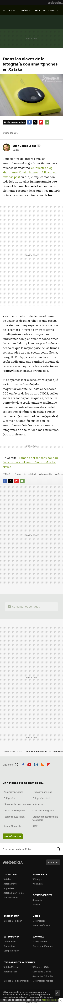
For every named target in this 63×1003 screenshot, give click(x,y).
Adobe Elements (12, 826)
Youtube (29, 764)
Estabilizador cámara (37, 751)
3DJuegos (37, 879)
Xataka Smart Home (14, 892)
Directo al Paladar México (17, 980)
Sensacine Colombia (42, 976)
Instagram (35, 764)
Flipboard (41, 122)
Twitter (35, 122)
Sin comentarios (16, 122)
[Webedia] (55, 3)
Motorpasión (38, 920)
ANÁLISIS (26, 10)
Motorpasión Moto (41, 925)
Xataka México (11, 967)
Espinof (36, 904)
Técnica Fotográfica (14, 816)
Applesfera (9, 888)
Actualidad (30, 474)
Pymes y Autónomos (42, 946)
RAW (34, 826)
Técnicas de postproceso (17, 804)
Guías (18, 474)
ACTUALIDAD (9, 10)
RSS (42, 764)
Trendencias (10, 941)
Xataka (7, 879)
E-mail (47, 122)
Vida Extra (37, 883)
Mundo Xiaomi (11, 897)
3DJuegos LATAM (40, 967)
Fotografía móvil (41, 798)
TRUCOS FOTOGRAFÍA (46, 10)
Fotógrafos (9, 798)
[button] (26, 146)
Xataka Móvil (10, 883)
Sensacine (37, 899)
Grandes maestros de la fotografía (45, 818)
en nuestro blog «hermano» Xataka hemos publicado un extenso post (30, 172)
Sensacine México (41, 971)
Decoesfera (9, 946)
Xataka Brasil (10, 971)
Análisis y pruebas (13, 791)
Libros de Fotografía (14, 810)
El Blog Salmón (39, 941)
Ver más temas (12, 836)
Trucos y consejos (42, 791)
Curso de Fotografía (43, 810)
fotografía (46, 474)
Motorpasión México (42, 980)
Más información (50, 999)
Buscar (59, 849)
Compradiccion (11, 950)
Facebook (29, 122)
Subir (51, 862)
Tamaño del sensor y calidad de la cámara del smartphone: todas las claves (30, 462)
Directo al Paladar (13, 920)
